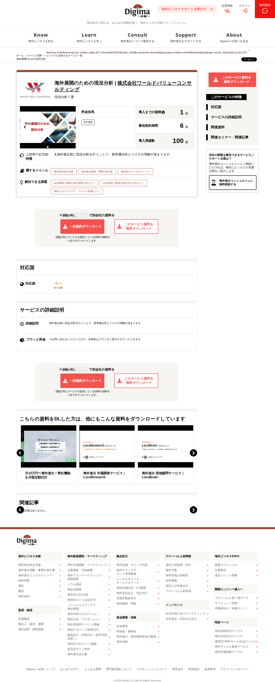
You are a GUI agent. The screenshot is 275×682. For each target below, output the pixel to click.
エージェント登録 (226, 603)
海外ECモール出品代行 (82, 599)
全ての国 (58, 288)
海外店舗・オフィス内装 (132, 564)
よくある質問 (92, 669)
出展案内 (220, 570)
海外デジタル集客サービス (232, 646)
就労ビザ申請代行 (177, 585)
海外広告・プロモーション (84, 619)
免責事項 (210, 669)
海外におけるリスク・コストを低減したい (77, 191)
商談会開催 (74, 589)
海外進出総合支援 (63, 171)
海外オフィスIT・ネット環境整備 (128, 571)
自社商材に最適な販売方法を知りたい (123, 183)
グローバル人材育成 (178, 591)
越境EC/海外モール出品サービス (235, 641)
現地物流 (24, 618)
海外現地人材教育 (177, 575)
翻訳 (21, 591)
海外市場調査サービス (229, 651)
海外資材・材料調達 (31, 629)
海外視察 (24, 580)
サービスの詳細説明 (226, 117)
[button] (25, 127)
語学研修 (171, 580)
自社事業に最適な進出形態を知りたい (74, 183)
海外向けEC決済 (77, 594)
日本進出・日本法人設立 (181, 618)
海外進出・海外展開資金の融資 (136, 636)
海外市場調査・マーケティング (87, 564)
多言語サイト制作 (78, 649)
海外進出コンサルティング (135, 171)
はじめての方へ (70, 669)
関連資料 (218, 127)
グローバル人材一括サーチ (232, 597)
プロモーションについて (151, 669)
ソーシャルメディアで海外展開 (81, 606)
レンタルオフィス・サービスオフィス (129, 580)
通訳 (21, 585)
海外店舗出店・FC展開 (131, 587)
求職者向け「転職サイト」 (232, 608)
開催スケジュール (226, 564)
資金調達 (122, 626)
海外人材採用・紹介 (178, 564)
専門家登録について (118, 669)
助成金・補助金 (126, 631)
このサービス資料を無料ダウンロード (138, 226)
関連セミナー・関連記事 (230, 137)
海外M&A (24, 596)
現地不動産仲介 (126, 598)
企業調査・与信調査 (80, 570)
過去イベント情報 (226, 575)
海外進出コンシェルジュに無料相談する (236, 182)
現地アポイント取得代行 (82, 629)
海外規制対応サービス (229, 630)
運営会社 (177, 669)
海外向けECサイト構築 (82, 643)
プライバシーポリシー (234, 669)
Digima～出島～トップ (40, 669)
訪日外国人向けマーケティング (185, 613)
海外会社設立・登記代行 (132, 593)
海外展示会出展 (77, 654)
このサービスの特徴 (226, 97)
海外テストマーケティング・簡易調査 (85, 577)
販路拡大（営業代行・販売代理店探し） (87, 636)
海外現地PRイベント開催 (83, 624)
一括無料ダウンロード (85, 226)
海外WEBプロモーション (83, 614)
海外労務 (171, 570)
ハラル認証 (74, 584)
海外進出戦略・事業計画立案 (97, 171)
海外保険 (122, 641)
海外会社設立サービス (229, 636)
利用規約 (194, 669)
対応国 (216, 107)
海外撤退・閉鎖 (126, 603)
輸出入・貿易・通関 (31, 624)
